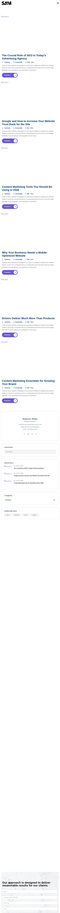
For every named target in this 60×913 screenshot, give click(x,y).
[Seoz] (6, 3)
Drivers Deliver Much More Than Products (28, 318)
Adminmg (7, 62)
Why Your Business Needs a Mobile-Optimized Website (25, 254)
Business (17, 515)
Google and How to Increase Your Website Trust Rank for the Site (28, 123)
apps (7, 515)
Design (34, 515)
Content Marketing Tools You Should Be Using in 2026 (28, 483)
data (26, 515)
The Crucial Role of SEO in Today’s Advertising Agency (24, 57)
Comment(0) (18, 62)
